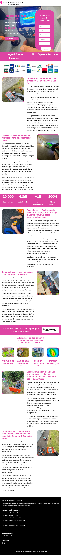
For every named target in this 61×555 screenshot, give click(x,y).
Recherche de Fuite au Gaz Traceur (12, 513)
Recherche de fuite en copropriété (12, 518)
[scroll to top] (58, 552)
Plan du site (41, 551)
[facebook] (2, 543)
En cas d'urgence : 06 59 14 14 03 (50, 330)
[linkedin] (5, 543)
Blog (46, 551)
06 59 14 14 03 (12, 38)
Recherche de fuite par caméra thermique (14, 525)
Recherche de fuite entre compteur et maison (14, 520)
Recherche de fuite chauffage (10, 515)
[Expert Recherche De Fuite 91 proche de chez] (12, 3)
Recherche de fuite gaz (9, 523)
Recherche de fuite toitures (10, 528)
